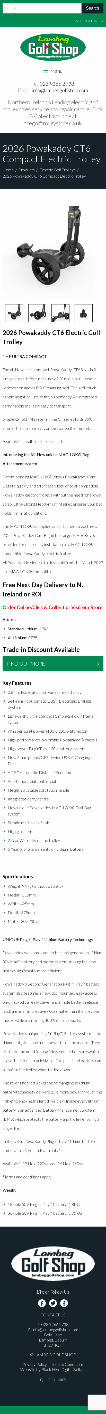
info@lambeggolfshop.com (60, 90)
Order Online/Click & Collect (34, 607)
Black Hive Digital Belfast (63, 1369)
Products (27, 169)
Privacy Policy (34, 1364)
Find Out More (26, 663)
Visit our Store (87, 607)
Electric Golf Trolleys (57, 169)
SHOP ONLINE (88, 21)
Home (8, 169)
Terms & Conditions (67, 1364)
